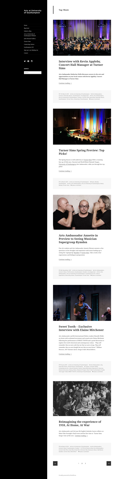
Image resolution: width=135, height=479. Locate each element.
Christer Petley (94, 366)
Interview (66, 95)
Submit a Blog (27, 31)
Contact (26, 53)
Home (25, 25)
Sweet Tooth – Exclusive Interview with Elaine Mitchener (81, 328)
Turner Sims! (88, 160)
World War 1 (74, 451)
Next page (109, 463)
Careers (80, 97)
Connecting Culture (29, 44)
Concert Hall (85, 97)
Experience (62, 275)
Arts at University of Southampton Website (30, 34)
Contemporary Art (90, 273)
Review (97, 182)
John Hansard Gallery (30, 38)
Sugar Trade (64, 371)
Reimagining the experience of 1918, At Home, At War (80, 423)
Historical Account (63, 370)
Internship (92, 97)
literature (90, 450)
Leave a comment (95, 99)
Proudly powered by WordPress (67, 475)
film (67, 450)
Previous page (55, 463)
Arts (92, 95)
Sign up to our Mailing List (31, 50)
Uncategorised (85, 95)
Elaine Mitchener (87, 368)
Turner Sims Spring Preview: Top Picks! (81, 151)
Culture (98, 273)
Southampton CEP (29, 47)
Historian (100, 368)
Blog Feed (26, 28)
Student (85, 272)
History (71, 370)
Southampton (76, 95)
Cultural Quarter (73, 368)
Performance (70, 272)
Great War (71, 450)
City (101, 365)
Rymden (76, 253)
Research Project (81, 370)
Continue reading (65, 83)
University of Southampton (81, 99)
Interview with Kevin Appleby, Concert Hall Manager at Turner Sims (81, 64)
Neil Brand (100, 450)
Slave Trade (90, 370)
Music (70, 95)
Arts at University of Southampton (80, 94)
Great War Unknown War (81, 450)
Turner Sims (27, 41)
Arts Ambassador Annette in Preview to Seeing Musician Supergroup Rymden (78, 238)
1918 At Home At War (87, 448)
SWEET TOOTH (72, 371)
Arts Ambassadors (97, 94)
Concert (61, 95)
